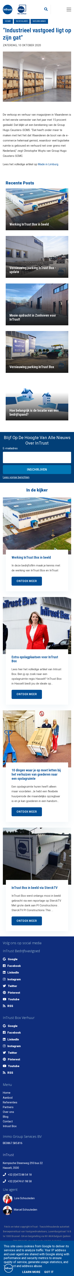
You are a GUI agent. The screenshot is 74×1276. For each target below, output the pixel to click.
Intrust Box (10, 1126)
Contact (8, 1121)
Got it (49, 1272)
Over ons (8, 1112)
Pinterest (14, 992)
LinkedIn (13, 972)
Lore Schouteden (24, 1198)
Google (12, 959)
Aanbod (8, 1097)
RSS (10, 1006)
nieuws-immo (39, 21)
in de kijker (22, 21)
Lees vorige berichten (16, 477)
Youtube (13, 999)
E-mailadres (10, 448)
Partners (8, 1107)
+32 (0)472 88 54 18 (20, 1174)
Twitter (12, 986)
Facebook (14, 966)
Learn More (31, 1272)
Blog (5, 1116)
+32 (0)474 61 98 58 (20, 1181)
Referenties (10, 1102)
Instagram (14, 979)
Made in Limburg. (48, 164)
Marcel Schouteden (25, 1209)
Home (8, 21)
